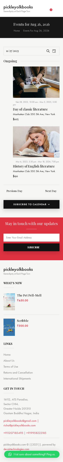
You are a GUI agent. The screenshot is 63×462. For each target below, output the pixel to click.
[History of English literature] (36, 141)
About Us (9, 360)
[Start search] (57, 8)
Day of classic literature (30, 109)
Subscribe (33, 247)
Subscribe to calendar (30, 204)
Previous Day (14, 191)
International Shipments (17, 378)
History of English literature (34, 166)
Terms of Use (11, 366)
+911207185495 (13, 433)
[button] (31, 454)
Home (17, 30)
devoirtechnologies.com (16, 449)
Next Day (51, 191)
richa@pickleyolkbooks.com (20, 425)
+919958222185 (36, 433)
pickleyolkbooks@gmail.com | (21, 421)
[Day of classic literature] (36, 82)
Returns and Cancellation (18, 372)
